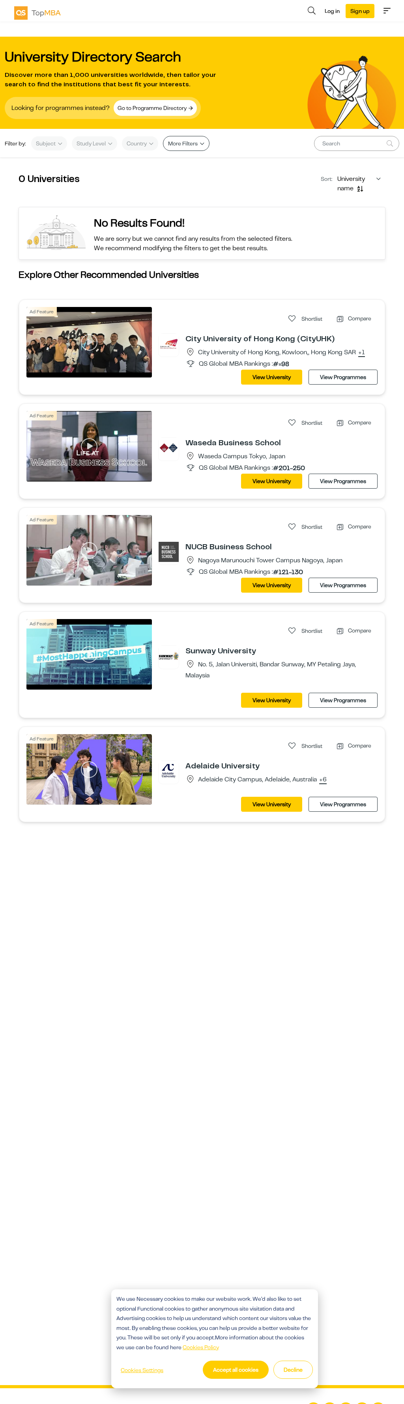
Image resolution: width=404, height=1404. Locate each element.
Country (137, 143)
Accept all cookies (235, 1369)
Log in (332, 11)
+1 (361, 352)
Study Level (92, 143)
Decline (293, 1369)
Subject (46, 143)
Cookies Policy (201, 1347)
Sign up (360, 11)
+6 (323, 779)
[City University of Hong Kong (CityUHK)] (169, 344)
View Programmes (343, 377)
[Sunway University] (169, 656)
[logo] (37, 13)
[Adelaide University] (169, 771)
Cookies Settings (142, 1370)
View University (271, 377)
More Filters (183, 143)
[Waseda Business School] (169, 448)
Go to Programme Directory (153, 108)
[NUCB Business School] (169, 552)
